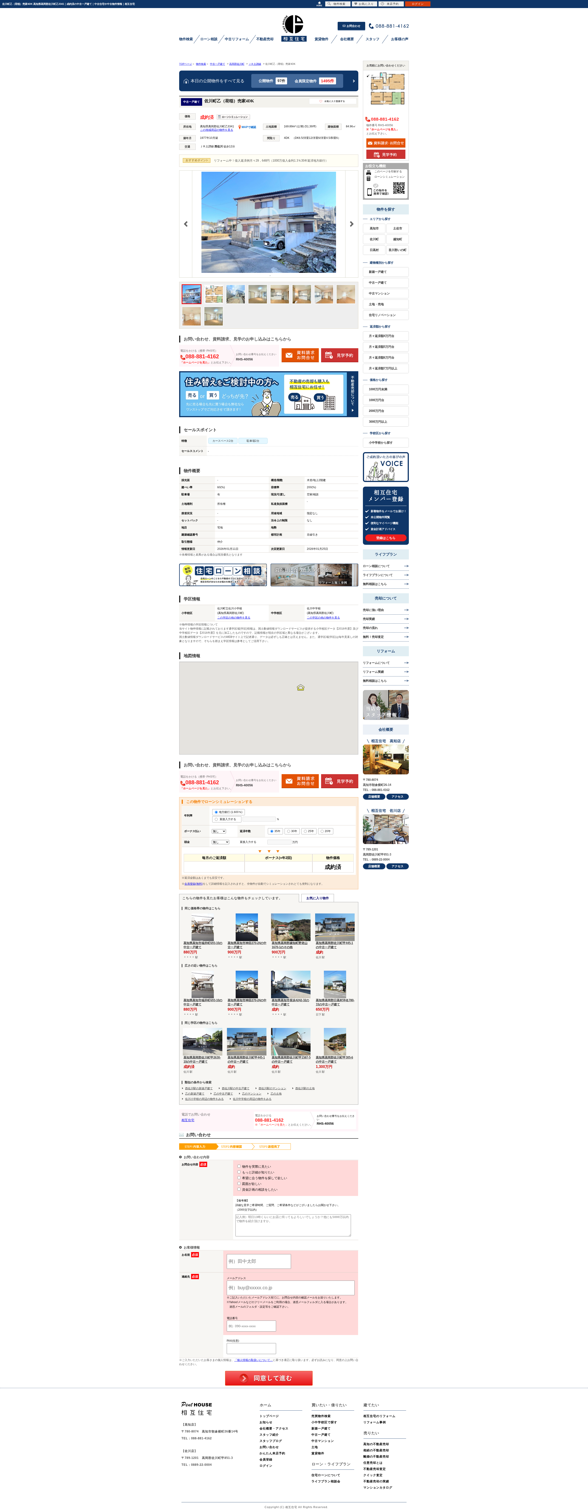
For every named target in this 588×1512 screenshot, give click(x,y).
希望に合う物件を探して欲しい (264, 1178)
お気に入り (366, 4)
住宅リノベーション (382, 315)
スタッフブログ (271, 1441)
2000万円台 (376, 411)
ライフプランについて (378, 575)
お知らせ (266, 1422)
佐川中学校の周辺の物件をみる (252, 1099)
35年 (277, 831)
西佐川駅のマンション (272, 1088)
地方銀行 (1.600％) (230, 812)
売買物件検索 (321, 1416)
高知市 (374, 228)
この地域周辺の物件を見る (216, 129)
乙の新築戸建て (194, 1093)
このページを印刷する (388, 171)
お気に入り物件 (317, 898)
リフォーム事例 (374, 1422)
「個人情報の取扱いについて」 (253, 1360)
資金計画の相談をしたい (259, 1189)
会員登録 (266, 1459)
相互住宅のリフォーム (379, 1416)
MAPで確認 (248, 127)
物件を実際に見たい (256, 1166)
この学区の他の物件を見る (233, 617)
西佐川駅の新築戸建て (199, 1088)
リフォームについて (376, 663)
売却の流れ (370, 628)
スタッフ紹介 (269, 1434)
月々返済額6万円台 (381, 357)
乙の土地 (276, 1093)
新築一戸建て (378, 272)
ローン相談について (376, 566)
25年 (311, 831)
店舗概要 (374, 796)
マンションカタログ (377, 1487)
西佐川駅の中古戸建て (235, 1088)
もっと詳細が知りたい (257, 1172)
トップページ (269, 1416)
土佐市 (397, 228)
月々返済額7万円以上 (383, 368)
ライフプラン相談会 (325, 1481)
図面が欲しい (251, 1184)
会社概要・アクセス (274, 1428)
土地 (314, 1447)
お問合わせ (353, 26)
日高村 (374, 250)
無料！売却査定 (373, 637)
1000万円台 (376, 400)
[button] (300, 687)
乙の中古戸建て (223, 1093)
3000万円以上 (378, 421)
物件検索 (339, 4)
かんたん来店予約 (272, 1453)
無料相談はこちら (375, 584)
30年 (294, 831)
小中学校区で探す (324, 1422)
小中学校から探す (381, 442)
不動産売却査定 (374, 1469)
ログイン (266, 1465)
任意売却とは (373, 1462)
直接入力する (229, 819)
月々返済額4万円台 (381, 336)
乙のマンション (251, 1093)
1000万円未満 (378, 389)
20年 (328, 831)
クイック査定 (373, 1475)
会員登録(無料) (193, 883)
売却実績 (369, 619)
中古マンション (379, 293)
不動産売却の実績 (376, 1481)
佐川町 (374, 239)
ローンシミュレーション (389, 176)
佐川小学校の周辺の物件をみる (204, 1099)
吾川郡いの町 (398, 250)
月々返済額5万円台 (381, 346)
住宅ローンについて (325, 1475)
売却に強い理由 (373, 610)
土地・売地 (376, 304)
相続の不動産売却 (376, 1450)
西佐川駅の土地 (305, 1088)
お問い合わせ (269, 1447)
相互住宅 (187, 1120)
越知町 (397, 239)
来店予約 (393, 4)
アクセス (398, 796)
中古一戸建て (378, 282)
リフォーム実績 (373, 671)
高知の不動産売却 (376, 1444)
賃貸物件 (317, 1453)
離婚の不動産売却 (376, 1456)
